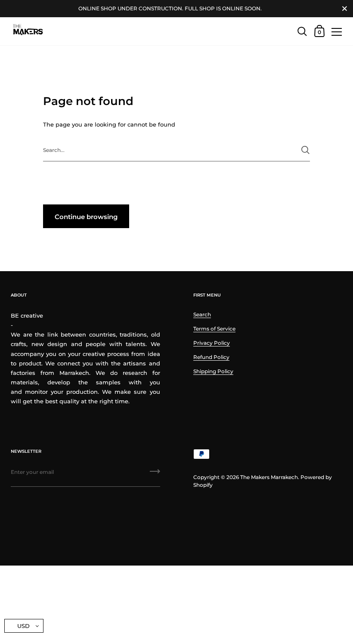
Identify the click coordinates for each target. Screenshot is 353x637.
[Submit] (305, 150)
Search (202, 314)
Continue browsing (86, 217)
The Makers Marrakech (269, 477)
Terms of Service (214, 328)
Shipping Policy (213, 371)
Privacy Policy (211, 343)
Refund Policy (211, 357)
